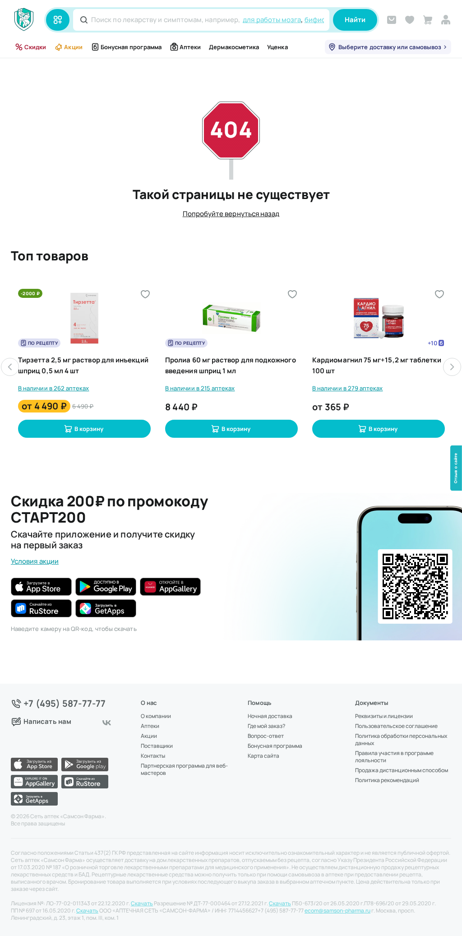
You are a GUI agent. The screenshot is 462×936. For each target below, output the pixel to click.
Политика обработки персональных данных (401, 739)
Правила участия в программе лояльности (394, 757)
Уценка (277, 47)
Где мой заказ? (266, 726)
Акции (73, 47)
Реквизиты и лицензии (384, 716)
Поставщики (157, 746)
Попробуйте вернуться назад (231, 213)
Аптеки (190, 47)
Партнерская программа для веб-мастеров (184, 769)
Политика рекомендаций (387, 780)
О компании (156, 716)
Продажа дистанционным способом (401, 770)
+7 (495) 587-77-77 (64, 703)
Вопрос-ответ (266, 736)
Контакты (153, 756)
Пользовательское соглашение (396, 726)
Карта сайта (263, 756)
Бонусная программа (131, 47)
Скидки (35, 47)
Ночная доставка (270, 716)
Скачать (142, 903)
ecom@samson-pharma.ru (337, 910)
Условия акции (35, 561)
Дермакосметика (234, 47)
